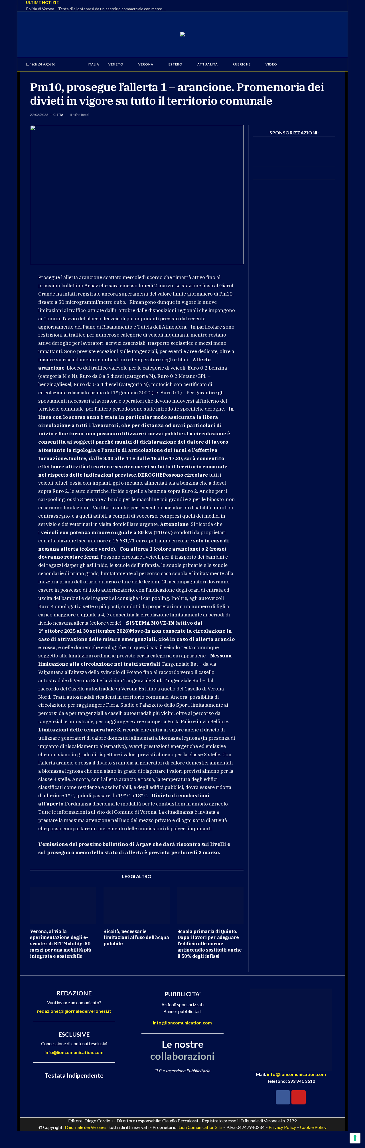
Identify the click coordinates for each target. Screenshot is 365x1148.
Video (271, 64)
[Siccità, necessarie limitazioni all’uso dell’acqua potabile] (137, 905)
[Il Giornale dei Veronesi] (182, 34)
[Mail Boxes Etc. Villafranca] (294, 152)
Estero (176, 64)
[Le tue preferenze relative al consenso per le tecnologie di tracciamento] (355, 1138)
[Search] (334, 64)
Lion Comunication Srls (200, 1127)
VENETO (115, 64)
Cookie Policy (313, 1127)
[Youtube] (298, 1097)
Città (58, 114)
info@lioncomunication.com (74, 1052)
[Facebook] (283, 1097)
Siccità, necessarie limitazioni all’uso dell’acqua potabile (136, 937)
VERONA (146, 64)
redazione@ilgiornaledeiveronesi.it (74, 1011)
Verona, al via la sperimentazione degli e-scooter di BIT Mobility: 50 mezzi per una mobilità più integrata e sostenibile (60, 943)
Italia (94, 64)
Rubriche (242, 64)
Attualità (207, 64)
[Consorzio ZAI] (294, 178)
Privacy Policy (282, 1127)
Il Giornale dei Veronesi (85, 1127)
